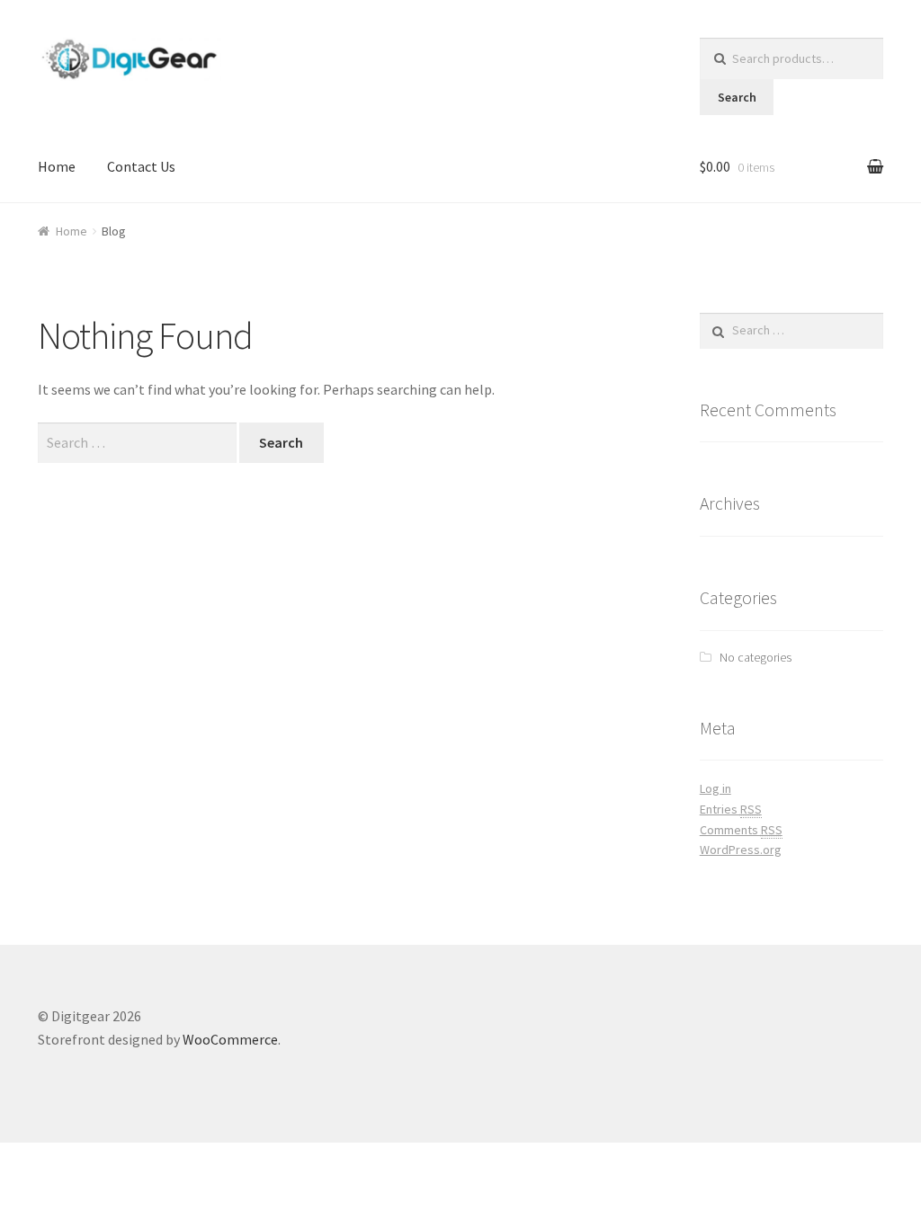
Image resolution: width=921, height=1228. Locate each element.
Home (57, 166)
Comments (741, 830)
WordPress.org (741, 849)
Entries (731, 809)
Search (737, 97)
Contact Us (141, 166)
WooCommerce (230, 1039)
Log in (715, 788)
